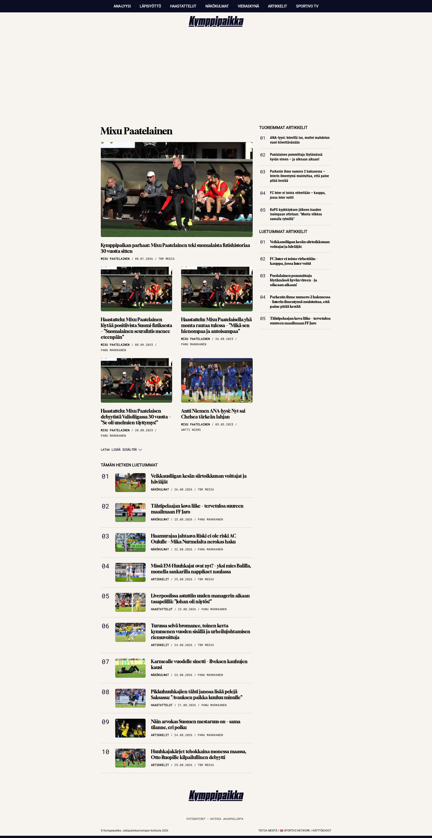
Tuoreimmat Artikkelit (283, 127)
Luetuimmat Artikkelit (283, 231)
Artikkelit (277, 6)
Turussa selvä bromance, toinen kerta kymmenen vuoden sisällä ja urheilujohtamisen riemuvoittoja (200, 631)
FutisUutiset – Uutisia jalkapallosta (215, 818)
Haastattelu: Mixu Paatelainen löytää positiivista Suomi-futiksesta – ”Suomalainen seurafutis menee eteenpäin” (136, 328)
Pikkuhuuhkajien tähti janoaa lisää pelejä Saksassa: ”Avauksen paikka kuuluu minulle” (196, 694)
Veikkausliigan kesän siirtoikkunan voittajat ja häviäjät (199, 479)
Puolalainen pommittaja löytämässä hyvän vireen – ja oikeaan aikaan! (296, 156)
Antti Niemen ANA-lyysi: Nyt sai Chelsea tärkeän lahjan (213, 414)
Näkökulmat (217, 6)
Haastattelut (183, 6)
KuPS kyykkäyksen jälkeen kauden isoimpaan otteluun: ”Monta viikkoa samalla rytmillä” (296, 214)
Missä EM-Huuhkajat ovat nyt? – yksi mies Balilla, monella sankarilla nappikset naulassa (201, 568)
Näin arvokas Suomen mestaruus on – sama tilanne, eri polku (195, 724)
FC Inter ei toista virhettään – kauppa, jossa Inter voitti (298, 195)
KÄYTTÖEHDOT (322, 830)
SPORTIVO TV (307, 6)
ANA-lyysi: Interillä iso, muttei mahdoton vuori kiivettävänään (300, 140)
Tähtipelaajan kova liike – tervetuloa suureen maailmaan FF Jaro (197, 509)
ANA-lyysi (122, 6)
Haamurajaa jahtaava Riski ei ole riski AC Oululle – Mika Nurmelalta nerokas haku (193, 538)
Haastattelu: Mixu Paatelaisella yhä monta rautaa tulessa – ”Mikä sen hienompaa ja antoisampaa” (216, 325)
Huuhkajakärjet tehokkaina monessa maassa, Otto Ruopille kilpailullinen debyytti (198, 754)
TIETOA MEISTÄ (267, 830)
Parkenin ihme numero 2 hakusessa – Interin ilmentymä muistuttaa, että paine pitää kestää (299, 176)
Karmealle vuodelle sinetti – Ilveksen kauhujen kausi (199, 664)
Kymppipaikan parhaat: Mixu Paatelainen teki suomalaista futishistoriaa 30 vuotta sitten (175, 248)
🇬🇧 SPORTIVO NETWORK (295, 830)
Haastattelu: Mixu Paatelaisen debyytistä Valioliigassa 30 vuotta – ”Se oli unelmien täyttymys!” (136, 416)
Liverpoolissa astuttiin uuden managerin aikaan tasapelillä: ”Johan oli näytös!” (200, 598)
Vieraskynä (248, 6)
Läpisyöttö (150, 6)
